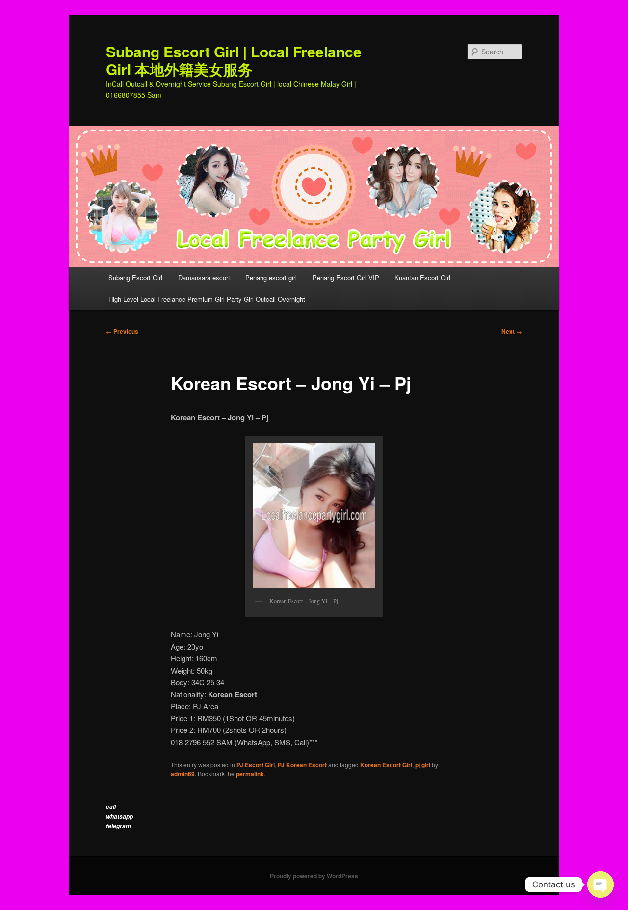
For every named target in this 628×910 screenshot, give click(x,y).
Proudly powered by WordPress (314, 875)
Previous (122, 331)
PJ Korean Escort (302, 764)
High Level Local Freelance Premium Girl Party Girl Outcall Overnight (206, 299)
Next (511, 331)
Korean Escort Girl (386, 764)
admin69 (183, 773)
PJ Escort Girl (255, 764)
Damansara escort (204, 277)
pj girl (422, 764)
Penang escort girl (271, 277)
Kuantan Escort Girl (423, 277)
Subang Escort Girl (135, 277)
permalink (250, 773)
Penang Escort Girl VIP (346, 277)
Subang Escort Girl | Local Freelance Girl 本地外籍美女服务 (234, 60)
